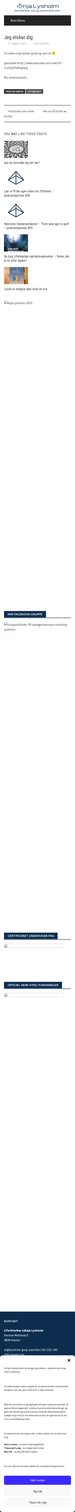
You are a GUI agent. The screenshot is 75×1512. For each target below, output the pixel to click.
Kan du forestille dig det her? (22, 163)
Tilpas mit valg (37, 1502)
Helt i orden (37, 1480)
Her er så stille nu (55, 111)
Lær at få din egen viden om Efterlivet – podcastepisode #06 (29, 193)
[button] (69, 1360)
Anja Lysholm (41, 43)
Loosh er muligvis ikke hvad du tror (25, 289)
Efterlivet (34, 91)
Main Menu (17, 20)
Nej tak (37, 1491)
